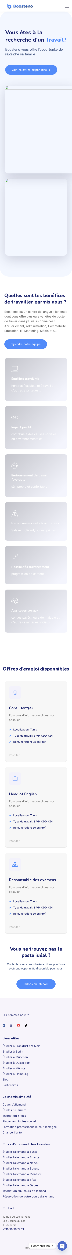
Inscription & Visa (14, 1115)
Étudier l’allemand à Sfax (19, 1179)
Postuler (14, 755)
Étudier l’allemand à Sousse (21, 1168)
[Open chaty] (62, 1246)
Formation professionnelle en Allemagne (30, 1127)
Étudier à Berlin (13, 1051)
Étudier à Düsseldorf (16, 1062)
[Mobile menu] (67, 6)
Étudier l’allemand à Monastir (22, 1174)
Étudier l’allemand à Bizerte (21, 1157)
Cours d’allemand (14, 1104)
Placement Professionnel (19, 1121)
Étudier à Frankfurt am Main (21, 1046)
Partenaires (10, 1085)
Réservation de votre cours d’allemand (28, 1196)
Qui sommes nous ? (16, 1015)
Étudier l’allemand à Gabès (20, 1185)
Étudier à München (15, 1057)
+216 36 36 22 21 (13, 1229)
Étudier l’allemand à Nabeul (21, 1163)
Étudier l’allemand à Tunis (20, 1151)
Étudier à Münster (15, 1068)
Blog (6, 1079)
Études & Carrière (14, 1110)
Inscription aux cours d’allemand (24, 1191)
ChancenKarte (12, 1132)
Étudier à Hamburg (15, 1074)
